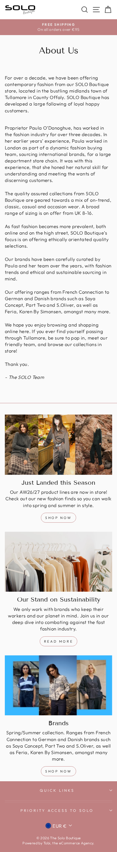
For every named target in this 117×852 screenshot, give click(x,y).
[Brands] (58, 685)
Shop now (58, 771)
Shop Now (58, 518)
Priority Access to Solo (57, 810)
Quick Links (57, 790)
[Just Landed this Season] (58, 445)
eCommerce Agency (76, 843)
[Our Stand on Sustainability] (58, 562)
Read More (58, 641)
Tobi (47, 843)
